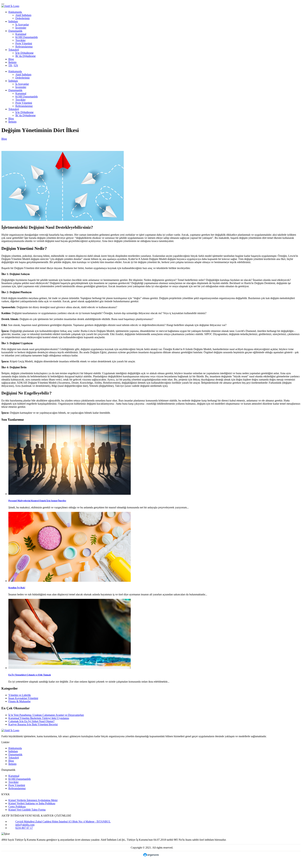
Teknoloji (13, 49)
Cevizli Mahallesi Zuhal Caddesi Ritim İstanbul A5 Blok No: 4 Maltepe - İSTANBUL (63, 821)
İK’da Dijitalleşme (25, 56)
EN (16, 65)
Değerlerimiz (22, 18)
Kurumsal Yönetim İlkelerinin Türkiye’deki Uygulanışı (38, 718)
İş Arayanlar (22, 24)
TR (10, 65)
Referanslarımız (24, 46)
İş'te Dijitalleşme (24, 52)
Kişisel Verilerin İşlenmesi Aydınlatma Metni (32, 800)
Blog (11, 59)
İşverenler (20, 27)
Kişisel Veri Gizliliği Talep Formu (27, 809)
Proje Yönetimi (23, 43)
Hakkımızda (15, 11)
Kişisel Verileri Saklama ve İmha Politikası (31, 803)
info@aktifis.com (24, 824)
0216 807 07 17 (24, 827)
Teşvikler (20, 40)
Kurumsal (20, 33)
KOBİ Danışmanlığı (26, 37)
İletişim (12, 62)
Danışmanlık (15, 30)
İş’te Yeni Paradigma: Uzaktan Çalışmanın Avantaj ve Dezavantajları (46, 714)
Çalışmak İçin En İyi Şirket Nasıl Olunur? (31, 721)
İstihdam (13, 21)
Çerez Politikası (17, 806)
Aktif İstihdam (23, 15)
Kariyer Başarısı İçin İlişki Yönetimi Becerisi (33, 724)
